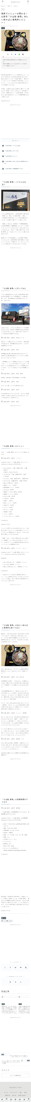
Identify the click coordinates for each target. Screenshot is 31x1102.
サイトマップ (14, 1092)
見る (25, 1092)
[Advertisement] (15, 121)
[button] (23, 54)
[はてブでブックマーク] (15, 54)
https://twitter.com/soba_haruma (15, 850)
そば (4, 918)
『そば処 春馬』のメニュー (11, 156)
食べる (14, 1095)
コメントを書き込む (15, 1075)
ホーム (6, 1092)
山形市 (10, 921)
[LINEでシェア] (19, 54)
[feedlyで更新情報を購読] (15, 981)
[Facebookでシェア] (11, 54)
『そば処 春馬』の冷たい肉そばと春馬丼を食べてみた (16, 162)
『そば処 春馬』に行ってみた (11, 150)
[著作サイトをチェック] (10, 981)
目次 (13, 140)
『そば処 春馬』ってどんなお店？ (12, 145)
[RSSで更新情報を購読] (20, 981)
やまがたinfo (15, 2)
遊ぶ (21, 1092)
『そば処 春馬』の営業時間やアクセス (13, 168)
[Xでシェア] (8, 54)
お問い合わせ (22, 1095)
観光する (7, 1095)
